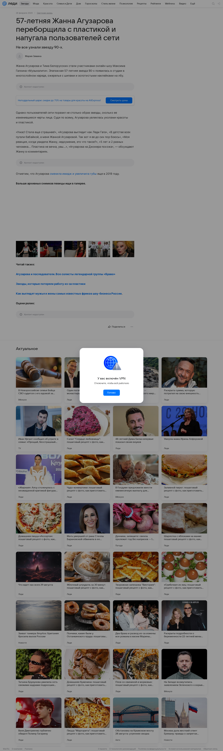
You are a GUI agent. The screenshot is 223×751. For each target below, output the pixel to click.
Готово (111, 392)
